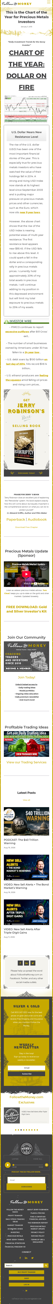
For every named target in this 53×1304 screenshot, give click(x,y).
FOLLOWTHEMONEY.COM (33, 1299)
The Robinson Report (38, 1223)
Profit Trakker (15, 1215)
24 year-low (32, 352)
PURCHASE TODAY (26, 473)
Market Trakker (15, 1225)
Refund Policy (38, 1236)
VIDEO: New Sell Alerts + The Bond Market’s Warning (26, 886)
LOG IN (26, 1284)
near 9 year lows (30, 212)
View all (26, 800)
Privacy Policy (38, 1232)
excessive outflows (17, 331)
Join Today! (26, 677)
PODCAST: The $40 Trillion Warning (21, 841)
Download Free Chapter (26, 527)
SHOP (26, 1278)
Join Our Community (26, 637)
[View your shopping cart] (26, 1291)
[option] (26, 1116)
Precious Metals (15, 1236)
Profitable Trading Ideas (26, 727)
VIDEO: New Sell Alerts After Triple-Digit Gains (22, 931)
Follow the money (26, 1202)
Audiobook (37, 519)
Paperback (15, 519)
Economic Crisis (15, 1229)
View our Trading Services (26, 762)
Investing (15, 1232)
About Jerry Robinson (37, 1209)
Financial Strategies (15, 1243)
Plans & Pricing (38, 1213)
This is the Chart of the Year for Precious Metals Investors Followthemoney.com (17, 3)
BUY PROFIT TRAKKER (26, 1272)
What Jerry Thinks (15, 1239)
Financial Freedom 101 (15, 1247)
